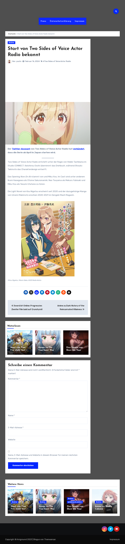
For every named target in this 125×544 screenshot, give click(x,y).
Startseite (12, 34)
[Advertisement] (48, 84)
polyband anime (75, 502)
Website (11, 439)
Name (11, 415)
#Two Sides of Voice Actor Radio (57, 61)
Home (43, 21)
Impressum (79, 21)
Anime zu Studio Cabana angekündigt (103, 509)
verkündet (78, 149)
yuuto (18, 61)
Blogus (36, 539)
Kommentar (14, 379)
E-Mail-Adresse (15, 427)
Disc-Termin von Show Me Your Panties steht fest (75, 350)
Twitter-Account (21, 149)
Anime (11, 43)
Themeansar (50, 539)
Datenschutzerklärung (60, 21)
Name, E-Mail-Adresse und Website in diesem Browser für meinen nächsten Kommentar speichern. (43, 457)
